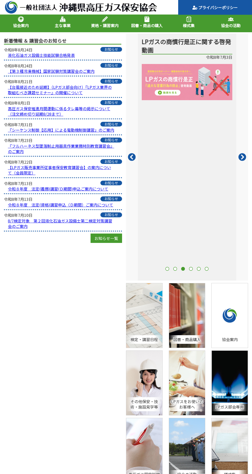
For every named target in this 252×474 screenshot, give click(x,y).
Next (242, 157)
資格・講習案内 (105, 25)
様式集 (189, 25)
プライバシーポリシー (217, 7)
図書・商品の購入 (147, 25)
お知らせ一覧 (106, 238)
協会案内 (21, 25)
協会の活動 (231, 25)
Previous (132, 157)
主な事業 (63, 25)
